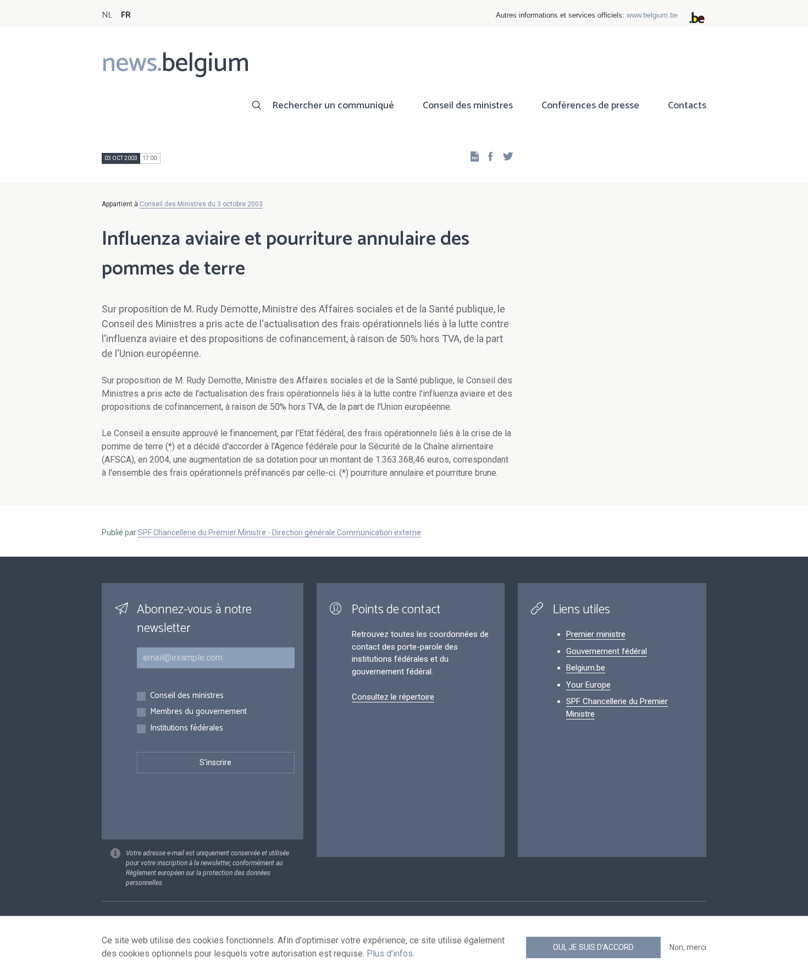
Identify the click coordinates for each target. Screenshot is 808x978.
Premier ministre (596, 634)
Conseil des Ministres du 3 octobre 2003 (201, 204)
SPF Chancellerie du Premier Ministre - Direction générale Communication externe (279, 532)
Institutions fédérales (186, 728)
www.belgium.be (652, 15)
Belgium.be (585, 668)
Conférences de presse (590, 105)
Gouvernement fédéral (606, 651)
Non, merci (687, 947)
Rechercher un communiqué (333, 105)
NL (107, 15)
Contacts (687, 105)
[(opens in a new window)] (487, 156)
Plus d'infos (390, 953)
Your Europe (588, 685)
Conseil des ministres (468, 105)
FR (126, 15)
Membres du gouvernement (198, 712)
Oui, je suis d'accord (593, 947)
